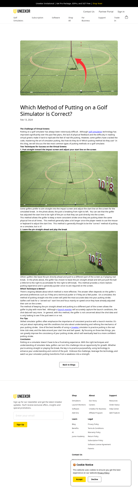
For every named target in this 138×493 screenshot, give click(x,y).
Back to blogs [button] (69, 364)
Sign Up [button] (20, 424)
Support (102, 17)
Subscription (37, 17)
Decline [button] (94, 479)
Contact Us (88, 11)
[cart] (126, 17)
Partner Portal (106, 11)
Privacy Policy (103, 473)
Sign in (121, 11)
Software (56, 17)
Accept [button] (79, 479)
